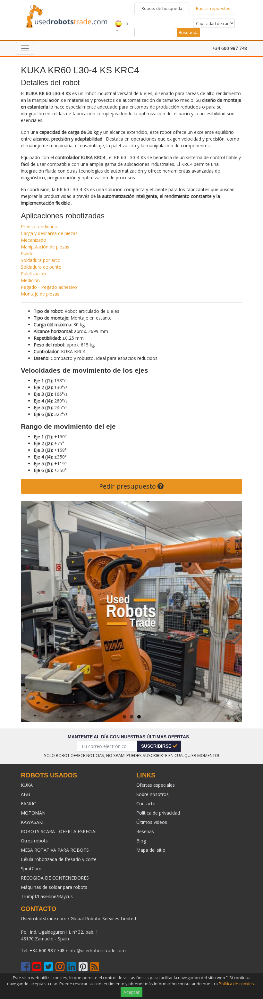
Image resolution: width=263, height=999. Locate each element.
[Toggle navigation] (25, 48)
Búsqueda (189, 32)
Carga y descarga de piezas (49, 233)
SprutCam (31, 868)
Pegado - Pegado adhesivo (49, 287)
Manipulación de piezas (45, 247)
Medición (30, 280)
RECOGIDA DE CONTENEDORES (55, 878)
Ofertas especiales (155, 785)
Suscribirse (157, 746)
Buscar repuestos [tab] (213, 8)
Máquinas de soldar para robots (54, 887)
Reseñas (145, 831)
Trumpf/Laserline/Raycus (47, 896)
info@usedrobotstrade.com (97, 950)
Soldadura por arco (41, 260)
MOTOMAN (33, 813)
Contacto (146, 803)
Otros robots (34, 841)
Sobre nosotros (152, 794)
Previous (30, 611)
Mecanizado (33, 240)
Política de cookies (236, 984)
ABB (25, 794)
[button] (123, 19)
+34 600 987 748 (229, 48)
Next (232, 611)
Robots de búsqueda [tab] (161, 8)
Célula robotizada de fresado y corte (59, 859)
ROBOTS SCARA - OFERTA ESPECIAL (59, 831)
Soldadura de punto (41, 267)
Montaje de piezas (40, 294)
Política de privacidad (158, 813)
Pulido (27, 253)
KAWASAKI (32, 822)
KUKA (27, 785)
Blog (141, 841)
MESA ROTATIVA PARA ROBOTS (55, 850)
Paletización (33, 274)
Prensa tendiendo (39, 226)
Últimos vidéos (151, 822)
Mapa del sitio (150, 850)
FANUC (28, 803)
